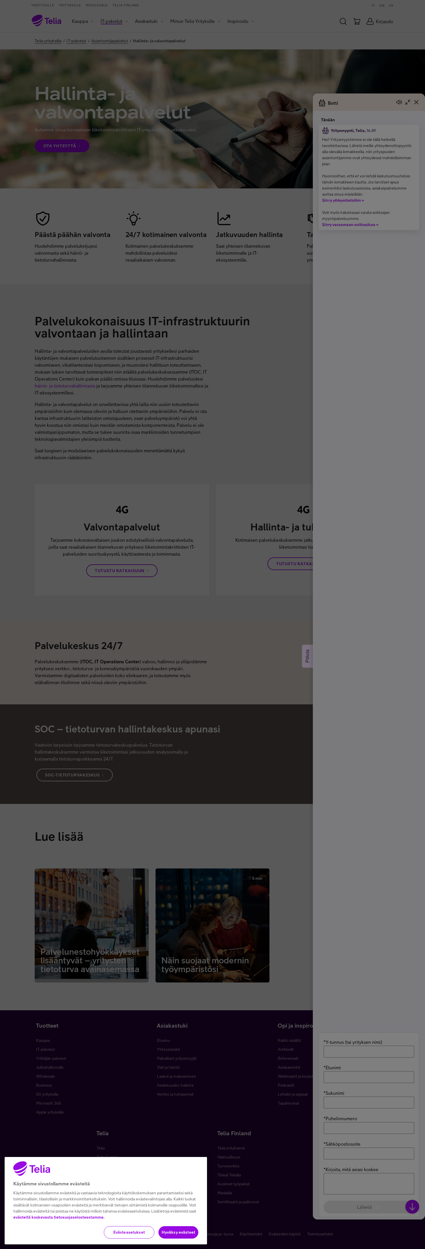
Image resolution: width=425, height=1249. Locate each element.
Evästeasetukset (129, 1232)
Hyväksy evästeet (178, 1232)
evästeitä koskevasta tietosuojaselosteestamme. (58, 1217)
